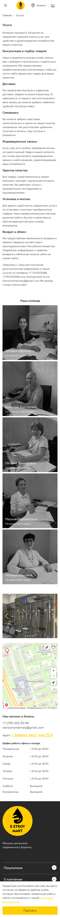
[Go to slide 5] (34, 635)
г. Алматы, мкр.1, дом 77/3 (32, 735)
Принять (30, 910)
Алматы (41, 5)
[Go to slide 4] (32, 635)
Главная (7, 15)
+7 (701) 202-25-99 (15, 723)
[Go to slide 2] (27, 635)
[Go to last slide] (7, 616)
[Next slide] (53, 616)
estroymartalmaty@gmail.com (23, 727)
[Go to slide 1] (25, 635)
